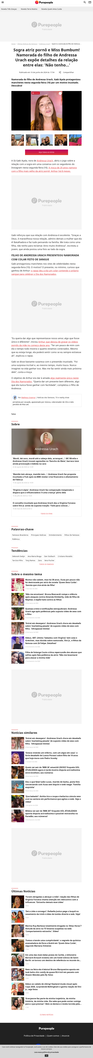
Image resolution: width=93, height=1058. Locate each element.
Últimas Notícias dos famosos (27, 44)
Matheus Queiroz (28, 397)
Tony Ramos (30, 560)
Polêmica (15, 539)
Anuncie (65, 1035)
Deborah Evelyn (18, 556)
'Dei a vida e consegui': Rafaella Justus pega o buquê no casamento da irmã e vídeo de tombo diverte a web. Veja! (52, 912)
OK (46, 1056)
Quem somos (53, 1035)
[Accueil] (44, 2)
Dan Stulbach (49, 556)
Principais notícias (38, 535)
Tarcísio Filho (17, 560)
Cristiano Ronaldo (65, 556)
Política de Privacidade (34, 1035)
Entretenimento (55, 535)
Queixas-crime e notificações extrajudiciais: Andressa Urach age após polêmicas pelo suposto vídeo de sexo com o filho (53, 611)
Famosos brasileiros (20, 535)
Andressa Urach (44, 44)
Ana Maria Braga (34, 556)
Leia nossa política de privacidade (46, 1052)
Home (13, 44)
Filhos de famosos (71, 535)
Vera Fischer (49, 560)
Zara (40, 560)
